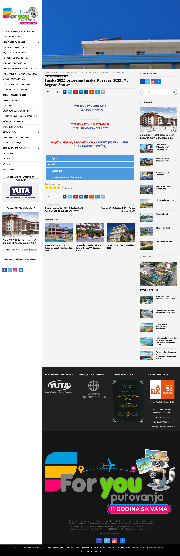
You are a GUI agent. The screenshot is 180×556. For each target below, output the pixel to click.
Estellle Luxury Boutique (165, 242)
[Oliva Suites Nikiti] (146, 231)
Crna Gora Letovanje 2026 (15, 138)
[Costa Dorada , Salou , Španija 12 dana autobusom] (146, 327)
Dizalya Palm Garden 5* (165, 200)
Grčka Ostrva (9, 132)
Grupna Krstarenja (11, 143)
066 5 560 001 (8, 169)
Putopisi (6, 159)
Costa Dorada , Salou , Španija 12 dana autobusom (165, 326)
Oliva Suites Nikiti (163, 228)
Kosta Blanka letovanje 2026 (16, 111)
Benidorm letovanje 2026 (15, 58)
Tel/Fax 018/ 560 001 (162, 422)
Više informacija (94, 552)
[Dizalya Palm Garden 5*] (146, 203)
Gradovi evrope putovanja (15, 148)
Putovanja (7, 153)
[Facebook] (4, 270)
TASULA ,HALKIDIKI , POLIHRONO (163, 187)
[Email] (21, 270)
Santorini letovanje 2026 (15, 90)
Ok (81, 552)
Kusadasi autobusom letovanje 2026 (56, 76)
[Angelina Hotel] (146, 217)
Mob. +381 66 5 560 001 (162, 410)
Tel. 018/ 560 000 (162, 417)
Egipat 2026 (7, 106)
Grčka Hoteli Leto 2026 (14, 95)
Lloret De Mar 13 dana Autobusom (19, 116)
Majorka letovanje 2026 (14, 53)
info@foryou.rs (169, 427)
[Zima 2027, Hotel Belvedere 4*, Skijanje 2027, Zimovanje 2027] (20, 224)
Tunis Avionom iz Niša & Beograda (19, 69)
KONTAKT (6, 164)
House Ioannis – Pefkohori (162, 174)
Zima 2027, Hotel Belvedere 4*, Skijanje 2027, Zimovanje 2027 (19, 241)
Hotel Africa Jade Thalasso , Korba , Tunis (165, 298)
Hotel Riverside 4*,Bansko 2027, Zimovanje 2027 (162, 147)
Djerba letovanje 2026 (13, 79)
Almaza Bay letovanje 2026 (16, 85)
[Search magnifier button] (174, 92)
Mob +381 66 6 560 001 (162, 412)
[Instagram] (15, 270)
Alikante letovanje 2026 (14, 63)
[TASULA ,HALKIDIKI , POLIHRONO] (146, 189)
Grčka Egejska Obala (12, 122)
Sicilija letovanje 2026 (13, 42)
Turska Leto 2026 (10, 101)
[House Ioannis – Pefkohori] (146, 176)
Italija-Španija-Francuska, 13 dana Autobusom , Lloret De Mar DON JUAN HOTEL (166, 341)
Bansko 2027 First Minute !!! (21, 208)
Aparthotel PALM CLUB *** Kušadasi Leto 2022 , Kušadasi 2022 (59, 248)
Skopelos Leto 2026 (12, 37)
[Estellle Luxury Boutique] (146, 245)
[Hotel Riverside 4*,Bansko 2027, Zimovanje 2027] (146, 148)
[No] (177, 550)
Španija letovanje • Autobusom (18, 32)
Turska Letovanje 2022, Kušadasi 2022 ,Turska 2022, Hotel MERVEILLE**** (64, 210)
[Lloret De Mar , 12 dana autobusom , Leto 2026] (146, 313)
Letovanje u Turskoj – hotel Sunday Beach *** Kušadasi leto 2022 (88, 248)
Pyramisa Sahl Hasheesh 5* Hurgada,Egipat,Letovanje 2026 (166, 355)
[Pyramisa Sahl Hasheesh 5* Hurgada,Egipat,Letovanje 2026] (146, 355)
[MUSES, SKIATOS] (158, 274)
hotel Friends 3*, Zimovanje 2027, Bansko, (19, 259)
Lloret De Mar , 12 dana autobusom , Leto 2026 (165, 311)
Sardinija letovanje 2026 (14, 48)
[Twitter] (10, 270)
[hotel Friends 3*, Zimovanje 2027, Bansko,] (146, 162)
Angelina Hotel (162, 214)
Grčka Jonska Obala (12, 127)
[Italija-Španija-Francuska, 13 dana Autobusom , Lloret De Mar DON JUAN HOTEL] (146, 341)
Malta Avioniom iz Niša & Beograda (19, 74)
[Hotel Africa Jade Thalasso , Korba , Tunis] (146, 300)
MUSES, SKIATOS (149, 289)
